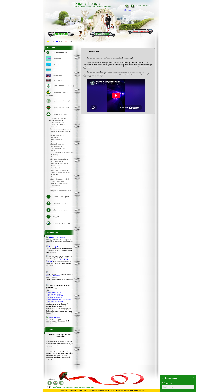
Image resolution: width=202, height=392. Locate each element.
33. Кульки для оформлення (58, 183)
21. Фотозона (53, 174)
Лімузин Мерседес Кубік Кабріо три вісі (59, 299)
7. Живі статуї (54, 137)
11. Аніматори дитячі (56, 135)
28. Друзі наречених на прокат (59, 172)
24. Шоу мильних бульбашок (59, 163)
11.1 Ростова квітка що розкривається (57, 149)
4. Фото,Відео (53, 127)
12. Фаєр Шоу (53, 154)
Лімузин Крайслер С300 (55, 292)
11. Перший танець (55, 146)
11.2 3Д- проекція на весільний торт (61, 152)
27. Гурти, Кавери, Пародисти (59, 170)
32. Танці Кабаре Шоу (56, 181)
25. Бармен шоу (54, 166)
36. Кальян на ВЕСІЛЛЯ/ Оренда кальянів (60, 191)
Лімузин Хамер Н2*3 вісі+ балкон (58, 296)
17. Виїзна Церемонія (56, 144)
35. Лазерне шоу (54, 188)
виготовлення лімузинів (102, 6)
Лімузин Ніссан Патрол (54, 294)
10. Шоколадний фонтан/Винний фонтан (60, 132)
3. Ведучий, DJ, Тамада (57, 124)
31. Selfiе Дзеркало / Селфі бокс (60, 179)
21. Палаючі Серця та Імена (58, 159)
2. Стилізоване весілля (57, 122)
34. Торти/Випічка (55, 186)
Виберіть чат (167, 383)
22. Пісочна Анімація (56, 161)
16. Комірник (53, 142)
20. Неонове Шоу (55, 157)
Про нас (127, 10)
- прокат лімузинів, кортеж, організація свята (73, 387)
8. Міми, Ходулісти (55, 139)
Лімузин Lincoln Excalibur (55, 301)
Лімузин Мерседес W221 (55, 297)
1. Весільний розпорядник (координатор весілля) (58, 119)
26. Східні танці (54, 168)
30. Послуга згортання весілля (59, 177)
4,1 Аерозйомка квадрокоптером (60, 129)
